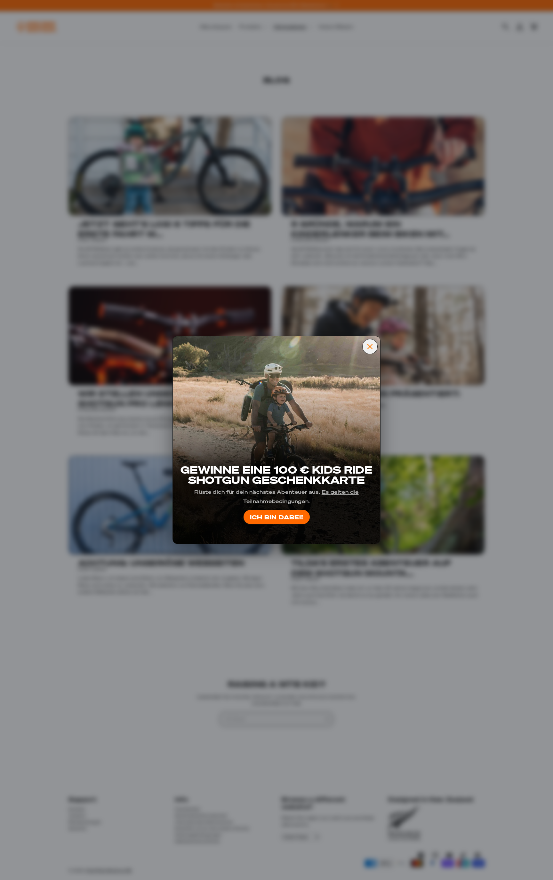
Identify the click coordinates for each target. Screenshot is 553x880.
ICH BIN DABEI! (276, 516)
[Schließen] (370, 346)
